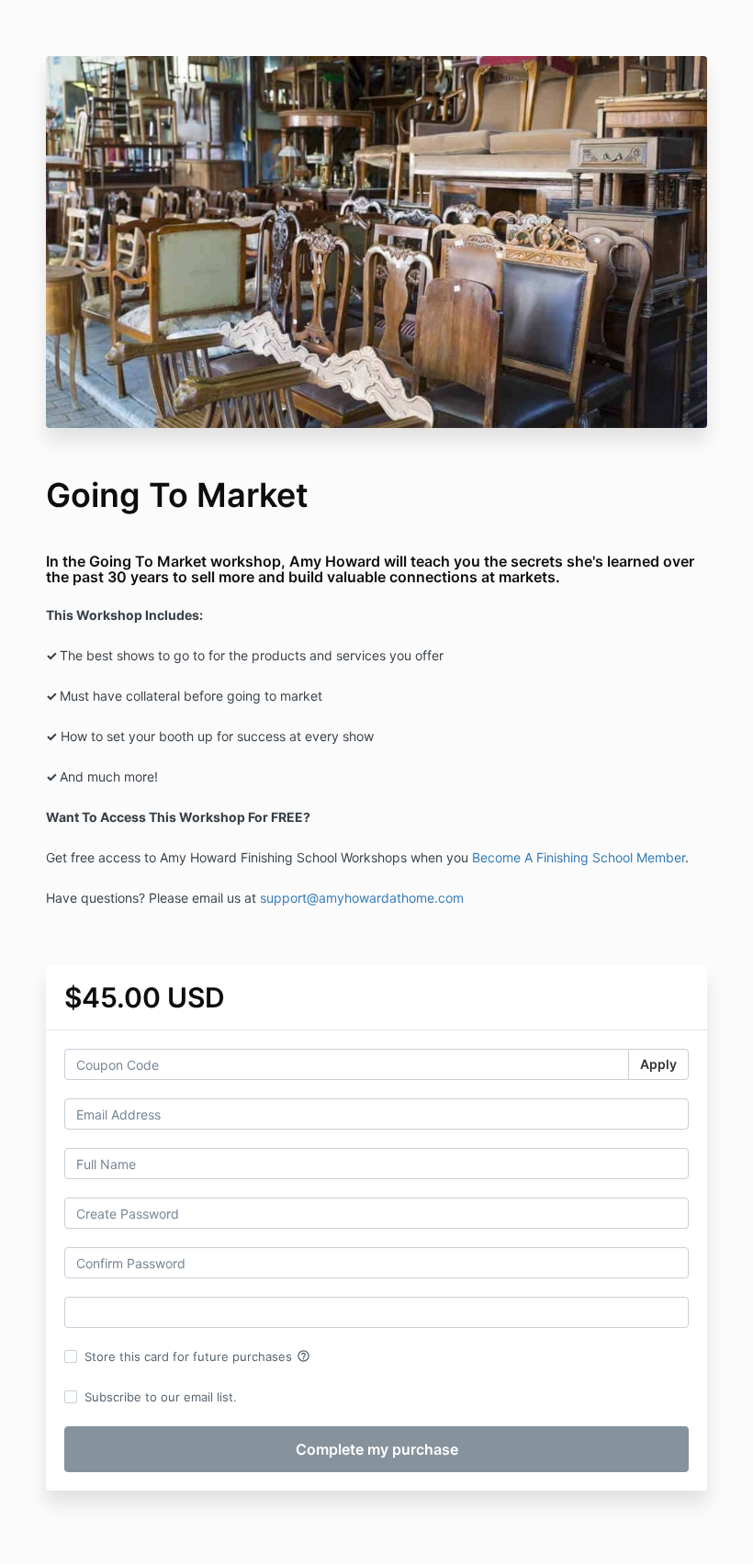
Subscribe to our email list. (160, 1397)
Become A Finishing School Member (578, 857)
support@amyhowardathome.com (362, 898)
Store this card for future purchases (197, 1356)
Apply (658, 1064)
